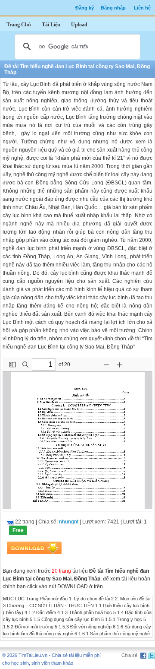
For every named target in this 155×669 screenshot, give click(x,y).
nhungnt (68, 522)
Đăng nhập (113, 7)
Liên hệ (142, 7)
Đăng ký (84, 7)
